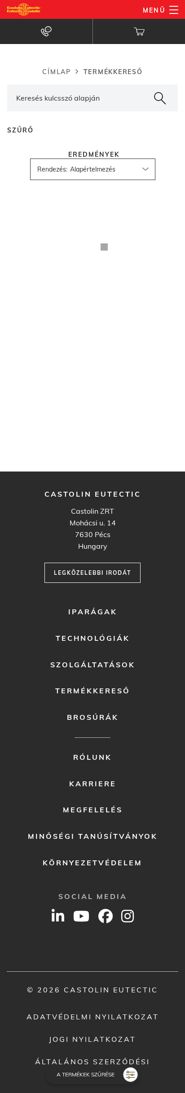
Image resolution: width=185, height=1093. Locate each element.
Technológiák (93, 638)
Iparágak (92, 611)
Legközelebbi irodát (92, 572)
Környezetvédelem (92, 862)
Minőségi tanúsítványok (93, 836)
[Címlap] (24, 9)
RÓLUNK (92, 757)
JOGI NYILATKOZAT (92, 1039)
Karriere (92, 783)
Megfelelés (93, 809)
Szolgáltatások (92, 664)
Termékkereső (92, 690)
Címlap (56, 72)
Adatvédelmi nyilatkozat (92, 1016)
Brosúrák (93, 717)
